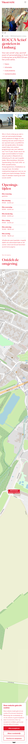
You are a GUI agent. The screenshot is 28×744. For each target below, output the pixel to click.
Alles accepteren (14, 728)
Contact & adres (10, 74)
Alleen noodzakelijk (14, 733)
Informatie (8, 67)
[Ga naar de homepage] (8, 2)
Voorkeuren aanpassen (14, 738)
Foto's (7, 64)
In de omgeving (10, 70)
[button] (14, 492)
